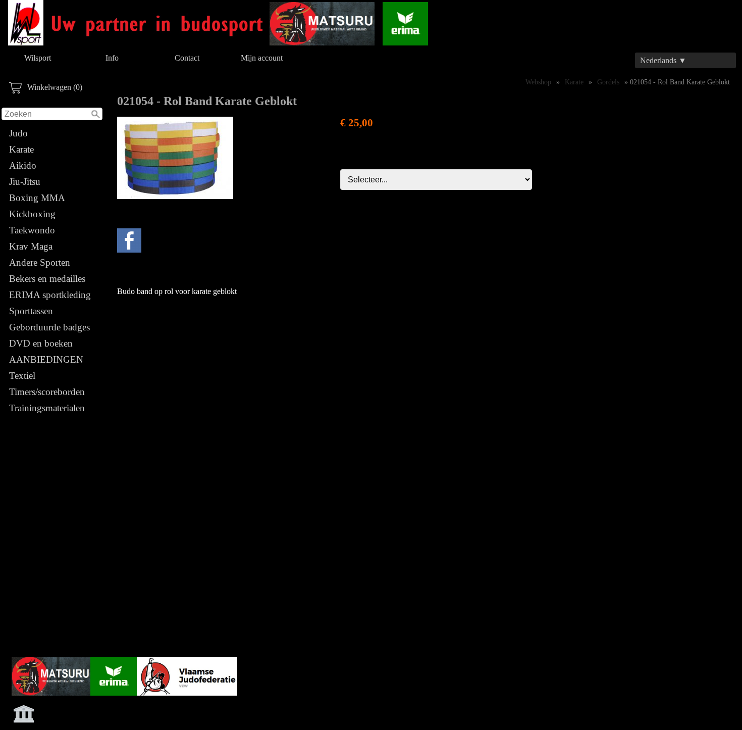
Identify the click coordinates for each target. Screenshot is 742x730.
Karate (21, 149)
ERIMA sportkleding (50, 294)
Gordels (608, 82)
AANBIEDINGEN (46, 359)
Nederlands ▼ (663, 60)
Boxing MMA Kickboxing (37, 205)
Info (112, 58)
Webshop (538, 82)
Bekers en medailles (47, 278)
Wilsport (37, 58)
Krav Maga (30, 246)
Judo (18, 133)
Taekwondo (32, 230)
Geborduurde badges (49, 327)
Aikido (22, 165)
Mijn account (262, 58)
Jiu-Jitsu (24, 181)
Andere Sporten (39, 262)
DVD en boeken (41, 343)
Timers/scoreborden (47, 391)
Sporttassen (31, 311)
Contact (187, 58)
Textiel (22, 375)
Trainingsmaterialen (47, 408)
